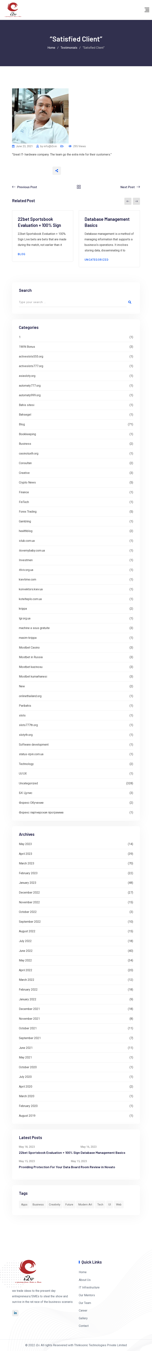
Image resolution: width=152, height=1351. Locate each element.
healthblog (25, 531)
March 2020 (26, 1096)
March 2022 (26, 980)
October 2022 (28, 912)
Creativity (54, 1204)
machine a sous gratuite (34, 628)
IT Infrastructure (89, 1287)
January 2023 (27, 882)
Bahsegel (25, 414)
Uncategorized (96, 259)
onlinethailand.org (30, 696)
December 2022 (29, 892)
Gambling (25, 521)
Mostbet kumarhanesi (33, 676)
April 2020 (25, 1086)
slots (22, 715)
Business (25, 443)
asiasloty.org (27, 376)
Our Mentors (87, 1295)
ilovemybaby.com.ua (32, 550)
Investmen (26, 560)
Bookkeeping (27, 434)
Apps (24, 1204)
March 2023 (26, 863)
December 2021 (29, 1009)
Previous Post (27, 187)
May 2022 (25, 960)
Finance (24, 492)
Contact (84, 1326)
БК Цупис (25, 793)
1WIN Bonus (27, 346)
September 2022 (30, 921)
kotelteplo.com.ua (30, 599)
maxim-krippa (28, 638)
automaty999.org (30, 395)
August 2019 (27, 1115)
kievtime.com (27, 579)
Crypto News (27, 482)
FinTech (24, 502)
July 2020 (25, 1077)
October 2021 (28, 1028)
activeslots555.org (31, 356)
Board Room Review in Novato (93, 1167)
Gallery (83, 1318)
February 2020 (28, 1106)
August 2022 (27, 931)
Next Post (127, 187)
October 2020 (28, 1067)
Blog (22, 254)
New (22, 686)
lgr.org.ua (24, 618)
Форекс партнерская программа (41, 812)
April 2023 (25, 854)
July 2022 (25, 941)
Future (69, 1204)
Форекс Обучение (31, 802)
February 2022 (28, 989)
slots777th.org (28, 725)
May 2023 (25, 844)
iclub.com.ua (27, 541)
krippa (23, 608)
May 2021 (25, 1057)
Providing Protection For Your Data (44, 1167)
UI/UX (23, 773)
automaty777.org (30, 385)
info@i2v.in (50, 146)
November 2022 (29, 902)
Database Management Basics (103, 1152)
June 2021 (26, 1048)
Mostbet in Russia (31, 657)
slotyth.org (26, 735)
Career (83, 1310)
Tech (100, 1204)
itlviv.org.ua (26, 570)
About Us (85, 1280)
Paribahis (25, 705)
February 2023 (28, 873)
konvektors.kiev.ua (31, 589)
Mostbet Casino (29, 647)
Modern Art (85, 1204)
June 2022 (26, 951)
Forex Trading (28, 511)
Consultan (25, 463)
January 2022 (27, 999)
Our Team (85, 1303)
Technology (26, 764)
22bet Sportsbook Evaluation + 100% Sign (49, 1152)
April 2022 (25, 970)
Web (118, 1204)
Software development (34, 744)
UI (109, 1204)
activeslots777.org (31, 366)
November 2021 (29, 1018)
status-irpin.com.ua (31, 754)
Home (83, 1272)
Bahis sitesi (26, 405)
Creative (24, 473)
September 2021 (30, 1038)
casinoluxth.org (28, 453)
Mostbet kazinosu (30, 667)
